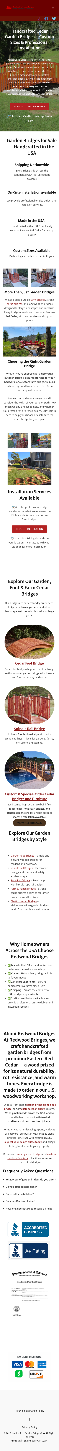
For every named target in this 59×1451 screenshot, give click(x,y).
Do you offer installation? (20, 1201)
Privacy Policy (29, 1427)
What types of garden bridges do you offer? (31, 1179)
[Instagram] (39, 19)
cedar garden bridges (29, 1154)
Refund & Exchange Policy (29, 1410)
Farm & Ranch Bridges (23, 888)
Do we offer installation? (20, 1194)
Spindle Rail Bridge (29, 729)
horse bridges (14, 304)
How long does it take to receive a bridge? (29, 1208)
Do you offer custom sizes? (21, 1186)
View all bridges (29, 823)
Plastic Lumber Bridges (24, 901)
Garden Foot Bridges (22, 855)
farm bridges (38, 299)
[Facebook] (46, 19)
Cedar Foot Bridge (29, 663)
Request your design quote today (23, 1142)
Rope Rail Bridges (20, 880)
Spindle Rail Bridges (22, 868)
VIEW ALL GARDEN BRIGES (29, 106)
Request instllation (29, 529)
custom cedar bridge (33, 1109)
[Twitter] (54, 19)
